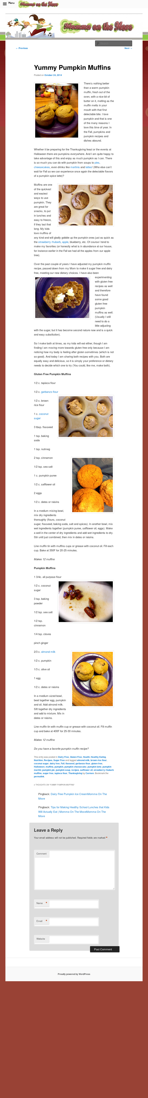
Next (128, 48)
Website (40, 938)
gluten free (96, 763)
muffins (49, 766)
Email (41, 921)
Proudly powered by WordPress (74, 974)
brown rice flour (99, 760)
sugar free (48, 773)
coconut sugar (41, 763)
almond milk (48, 651)
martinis (75, 167)
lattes (89, 167)
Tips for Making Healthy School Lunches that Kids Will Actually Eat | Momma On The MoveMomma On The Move (73, 811)
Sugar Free (59, 760)
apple (65, 242)
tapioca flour (61, 773)
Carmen (90, 773)
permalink (39, 776)
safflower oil (86, 770)
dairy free (55, 763)
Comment (41, 853)
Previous (22, 48)
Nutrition (38, 760)
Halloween (39, 766)
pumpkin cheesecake (75, 766)
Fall (62, 763)
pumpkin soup (63, 770)
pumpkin (59, 766)
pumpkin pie (48, 770)
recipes (75, 770)
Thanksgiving (75, 773)
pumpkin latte (94, 766)
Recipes (48, 760)
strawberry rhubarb (49, 242)
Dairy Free (63, 757)
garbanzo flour (49, 392)
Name (41, 903)
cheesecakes (42, 167)
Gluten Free (76, 757)
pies (97, 162)
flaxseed (70, 763)
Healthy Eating (98, 757)
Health (86, 757)
